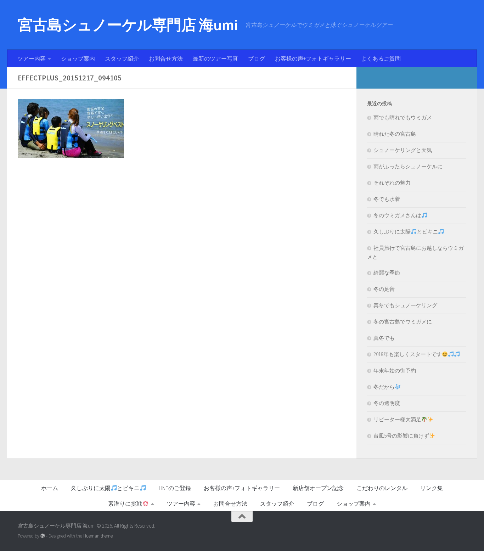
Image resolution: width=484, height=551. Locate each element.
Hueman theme (98, 536)
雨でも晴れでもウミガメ (402, 117)
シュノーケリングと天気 (402, 150)
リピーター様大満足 (397, 419)
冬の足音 (384, 289)
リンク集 (431, 487)
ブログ (256, 58)
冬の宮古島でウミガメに (402, 321)
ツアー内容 (31, 58)
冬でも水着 (386, 199)
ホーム (49, 487)
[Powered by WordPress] (42, 536)
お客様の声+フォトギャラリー (313, 58)
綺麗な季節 (386, 272)
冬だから (384, 386)
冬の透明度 (386, 403)
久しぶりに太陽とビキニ (405, 231)
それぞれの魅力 (392, 182)
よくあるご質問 (381, 58)
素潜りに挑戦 (125, 503)
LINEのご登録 (175, 487)
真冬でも (384, 337)
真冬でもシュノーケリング (405, 305)
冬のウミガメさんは (397, 215)
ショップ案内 (78, 58)
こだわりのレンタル (381, 487)
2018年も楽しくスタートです (407, 354)
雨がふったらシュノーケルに (408, 166)
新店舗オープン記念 (318, 487)
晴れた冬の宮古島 (394, 133)
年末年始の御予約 (394, 370)
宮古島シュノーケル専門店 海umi (128, 25)
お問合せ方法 (166, 58)
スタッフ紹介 (122, 58)
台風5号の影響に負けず (401, 435)
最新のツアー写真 (215, 58)
